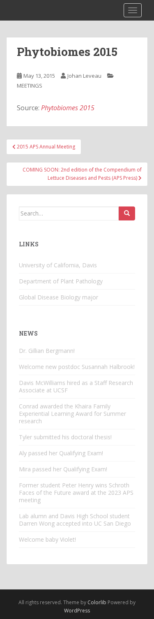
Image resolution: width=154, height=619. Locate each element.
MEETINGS (29, 85)
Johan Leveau (84, 75)
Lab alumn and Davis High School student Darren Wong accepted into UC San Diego (75, 519)
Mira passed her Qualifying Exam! (63, 469)
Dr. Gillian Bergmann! (47, 351)
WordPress (77, 610)
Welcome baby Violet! (47, 539)
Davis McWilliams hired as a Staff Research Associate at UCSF (76, 386)
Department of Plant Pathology (61, 281)
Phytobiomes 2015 (67, 107)
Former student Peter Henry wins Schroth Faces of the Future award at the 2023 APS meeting (76, 492)
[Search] (127, 213)
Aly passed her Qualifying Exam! (61, 453)
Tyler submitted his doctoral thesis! (65, 437)
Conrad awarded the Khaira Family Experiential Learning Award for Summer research (72, 413)
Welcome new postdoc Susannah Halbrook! (77, 367)
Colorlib (96, 602)
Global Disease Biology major (58, 297)
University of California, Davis (58, 265)
